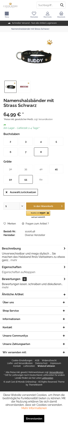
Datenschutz (41, 363)
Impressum (55, 363)
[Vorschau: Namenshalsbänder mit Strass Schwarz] (10, 87)
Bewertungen (11, 279)
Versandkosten (56, 372)
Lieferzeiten (29, 366)
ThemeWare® (35, 385)
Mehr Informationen (34, 408)
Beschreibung (11, 248)
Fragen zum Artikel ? (37, 223)
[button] (38, 214)
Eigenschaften (11, 267)
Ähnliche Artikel (13, 294)
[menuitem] (61, 15)
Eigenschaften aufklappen (18, 272)
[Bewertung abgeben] (34, 110)
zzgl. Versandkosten (43, 119)
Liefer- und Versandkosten (20, 363)
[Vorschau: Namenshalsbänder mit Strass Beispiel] (24, 87)
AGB (37, 360)
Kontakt (17, 366)
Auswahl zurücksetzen (23, 192)
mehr (13, 260)
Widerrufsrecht (49, 360)
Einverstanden (34, 418)
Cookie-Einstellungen (22, 360)
